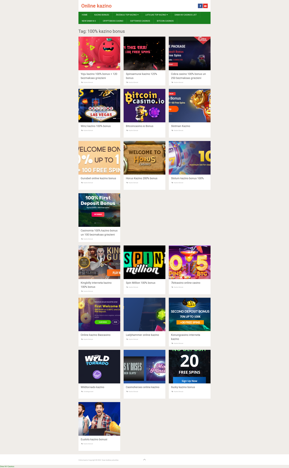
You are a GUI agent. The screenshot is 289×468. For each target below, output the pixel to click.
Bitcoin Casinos (165, 21)
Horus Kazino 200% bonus (141, 178)
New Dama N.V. (89, 21)
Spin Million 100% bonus (140, 282)
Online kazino (96, 5)
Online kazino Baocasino (95, 334)
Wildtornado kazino (92, 387)
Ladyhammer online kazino (142, 334)
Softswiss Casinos (140, 21)
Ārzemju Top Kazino (126, 15)
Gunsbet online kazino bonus (98, 178)
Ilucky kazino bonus (183, 387)
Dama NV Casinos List (186, 15)
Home (84, 15)
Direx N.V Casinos (7, 466)
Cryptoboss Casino (113, 21)
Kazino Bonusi (101, 15)
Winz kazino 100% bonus (96, 126)
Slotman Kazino (180, 126)
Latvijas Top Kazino (155, 15)
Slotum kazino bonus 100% (187, 178)
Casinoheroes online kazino (142, 387)
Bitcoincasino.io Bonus (139, 126)
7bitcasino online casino (185, 282)
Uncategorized (88, 391)
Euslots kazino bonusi (94, 439)
